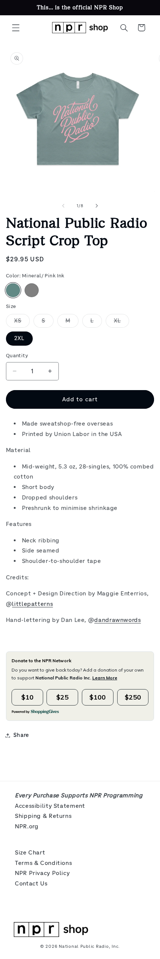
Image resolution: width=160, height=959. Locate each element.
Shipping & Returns (43, 815)
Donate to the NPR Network (41, 660)
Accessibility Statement (50, 805)
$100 (97, 697)
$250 (133, 697)
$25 (62, 697)
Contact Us (31, 883)
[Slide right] (97, 206)
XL (121, 322)
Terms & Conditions (43, 862)
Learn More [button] (104, 678)
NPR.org (26, 826)
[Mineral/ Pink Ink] (13, 290)
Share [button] (21, 735)
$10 (27, 697)
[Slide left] (63, 206)
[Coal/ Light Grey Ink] (32, 290)
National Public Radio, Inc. (89, 946)
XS (22, 322)
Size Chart (30, 852)
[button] (15, 27)
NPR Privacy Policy (42, 873)
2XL (19, 338)
